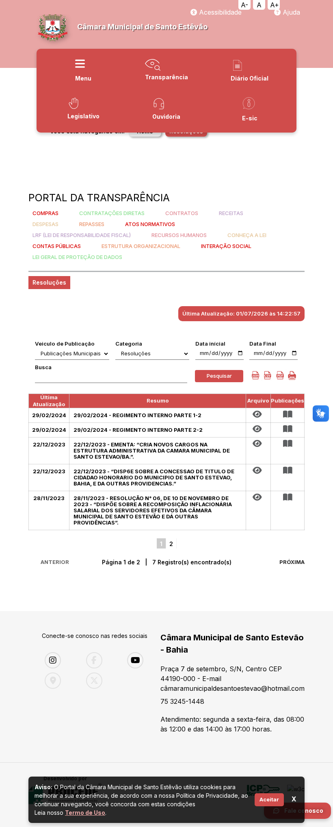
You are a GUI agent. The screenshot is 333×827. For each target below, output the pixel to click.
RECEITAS (231, 213)
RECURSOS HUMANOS (179, 235)
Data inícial (210, 343)
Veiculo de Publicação (65, 343)
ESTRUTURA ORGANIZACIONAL (141, 246)
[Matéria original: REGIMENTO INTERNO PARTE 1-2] (258, 414)
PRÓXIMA (292, 562)
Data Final (262, 343)
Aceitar (269, 799)
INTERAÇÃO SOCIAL (226, 246)
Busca (43, 367)
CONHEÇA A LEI (246, 235)
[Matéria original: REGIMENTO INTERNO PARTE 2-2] (258, 429)
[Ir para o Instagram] (59, 660)
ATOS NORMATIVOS (150, 224)
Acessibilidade (219, 12)
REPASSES (91, 224)
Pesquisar (219, 375)
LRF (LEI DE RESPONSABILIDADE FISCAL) (81, 235)
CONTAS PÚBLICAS (56, 246)
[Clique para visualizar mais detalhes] (287, 414)
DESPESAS (45, 224)
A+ (274, 5)
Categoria (128, 343)
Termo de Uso (85, 812)
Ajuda (290, 12)
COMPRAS (45, 213)
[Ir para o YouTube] (141, 660)
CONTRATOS (181, 213)
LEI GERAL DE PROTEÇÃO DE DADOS (77, 257)
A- (244, 5)
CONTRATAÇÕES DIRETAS (112, 213)
